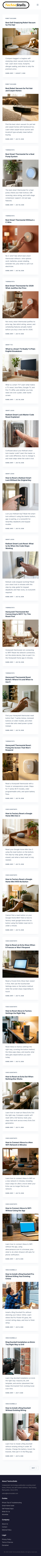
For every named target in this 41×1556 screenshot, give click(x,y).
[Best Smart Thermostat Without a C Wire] (20, 239)
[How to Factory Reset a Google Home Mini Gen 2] (20, 832)
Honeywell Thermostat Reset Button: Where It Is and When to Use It (19, 679)
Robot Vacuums (10, 18)
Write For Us (6, 1511)
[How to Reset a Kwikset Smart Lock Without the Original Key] (20, 496)
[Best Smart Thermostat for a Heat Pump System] (20, 173)
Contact (4, 1527)
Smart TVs (9, 344)
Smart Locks (9, 410)
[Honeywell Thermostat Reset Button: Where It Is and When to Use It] (20, 698)
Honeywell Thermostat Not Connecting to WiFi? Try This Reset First (18, 614)
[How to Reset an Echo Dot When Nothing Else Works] (20, 1095)
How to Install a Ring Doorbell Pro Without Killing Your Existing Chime (19, 1276)
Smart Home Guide (8, 1505)
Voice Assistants (11, 809)
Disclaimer (5, 1545)
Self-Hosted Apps (8, 1508)
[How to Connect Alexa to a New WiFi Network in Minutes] (20, 1161)
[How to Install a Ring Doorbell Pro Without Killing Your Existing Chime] (20, 1295)
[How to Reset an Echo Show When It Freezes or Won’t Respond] (20, 964)
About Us (5, 1524)
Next (33, 1468)
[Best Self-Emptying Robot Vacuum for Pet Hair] (20, 41)
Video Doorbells (11, 1270)
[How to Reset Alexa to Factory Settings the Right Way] (20, 1029)
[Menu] (38, 5)
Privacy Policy (6, 1539)
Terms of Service (7, 1542)
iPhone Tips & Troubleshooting (12, 1502)
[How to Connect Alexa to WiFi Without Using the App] (20, 1227)
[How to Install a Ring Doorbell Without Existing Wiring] (20, 1427)
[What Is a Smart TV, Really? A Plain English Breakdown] (20, 367)
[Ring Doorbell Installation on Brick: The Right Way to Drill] (20, 1361)
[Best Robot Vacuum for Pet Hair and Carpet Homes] (20, 107)
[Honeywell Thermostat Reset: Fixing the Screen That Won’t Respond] (20, 766)
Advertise (5, 1514)
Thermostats (10, 150)
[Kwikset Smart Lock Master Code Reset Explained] (20, 433)
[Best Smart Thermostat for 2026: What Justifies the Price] (20, 304)
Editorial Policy (6, 1530)
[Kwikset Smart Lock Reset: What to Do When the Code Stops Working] (20, 565)
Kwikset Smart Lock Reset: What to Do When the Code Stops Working (19, 546)
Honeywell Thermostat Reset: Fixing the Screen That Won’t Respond (18, 747)
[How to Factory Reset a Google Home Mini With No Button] (20, 898)
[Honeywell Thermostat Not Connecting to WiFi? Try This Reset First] (20, 633)
